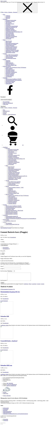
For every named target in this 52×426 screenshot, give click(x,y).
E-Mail (2, 268)
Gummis (9, 227)
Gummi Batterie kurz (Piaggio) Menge (8, 243)
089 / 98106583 (6, 101)
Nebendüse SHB (5, 316)
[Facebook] (10, 94)
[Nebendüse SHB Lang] (7, 362)
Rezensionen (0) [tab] (6, 248)
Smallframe (5, 227)
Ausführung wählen (4, 325)
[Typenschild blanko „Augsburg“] (7, 338)
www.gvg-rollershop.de (12, 384)
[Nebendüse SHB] (7, 313)
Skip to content (4, 1)
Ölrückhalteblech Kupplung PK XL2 (10, 292)
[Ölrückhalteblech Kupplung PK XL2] (8, 289)
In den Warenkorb (4, 245)
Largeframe (34, 283)
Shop (2, 227)
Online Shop (5, 104)
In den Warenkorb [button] (4, 300)
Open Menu (3, 106)
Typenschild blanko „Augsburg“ (9, 341)
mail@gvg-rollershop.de (8, 103)
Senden (2, 282)
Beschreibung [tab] (6, 247)
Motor (30, 283)
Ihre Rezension (4, 280)
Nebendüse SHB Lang (6, 365)
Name (2, 266)
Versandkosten (13, 237)
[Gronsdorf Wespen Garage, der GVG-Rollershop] (9, 12)
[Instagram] (5, 420)
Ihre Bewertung (4, 271)
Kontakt (4, 392)
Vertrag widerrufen (7, 395)
